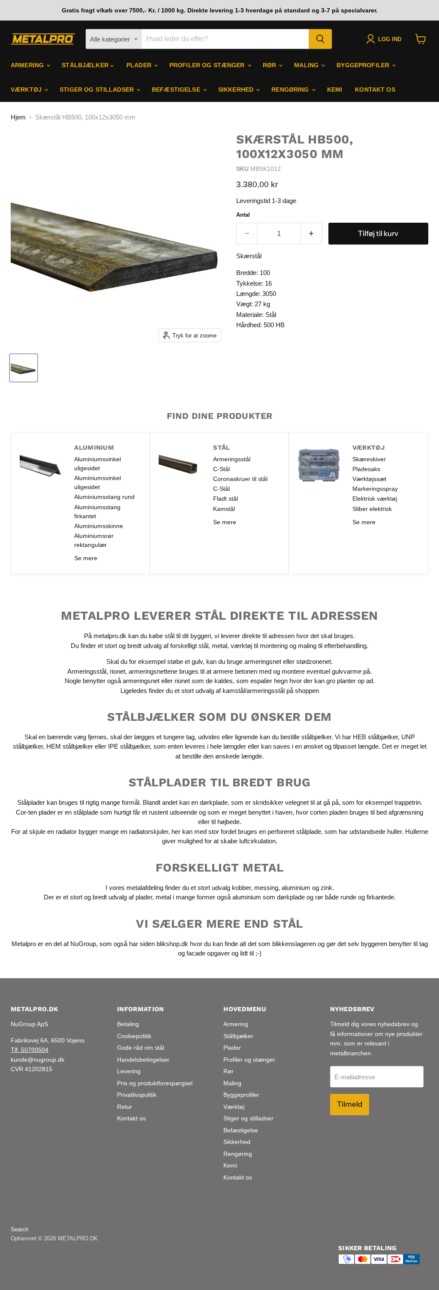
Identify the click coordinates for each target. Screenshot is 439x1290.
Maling (307, 65)
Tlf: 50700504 (29, 1049)
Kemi (335, 89)
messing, (267, 887)
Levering (129, 1071)
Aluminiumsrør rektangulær (94, 540)
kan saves (275, 746)
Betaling (128, 1024)
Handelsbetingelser (143, 1059)
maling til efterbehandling (332, 645)
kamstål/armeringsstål (254, 690)
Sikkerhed (236, 89)
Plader (139, 65)
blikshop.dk (172, 943)
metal (219, 645)
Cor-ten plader (36, 812)
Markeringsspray (375, 488)
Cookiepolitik (134, 1036)
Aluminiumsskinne (98, 526)
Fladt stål (225, 498)
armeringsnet (263, 661)
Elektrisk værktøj (374, 498)
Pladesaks (366, 469)
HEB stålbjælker (375, 737)
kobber (241, 887)
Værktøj (27, 89)
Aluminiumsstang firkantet (97, 512)
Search (19, 1229)
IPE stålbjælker (129, 746)
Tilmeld (349, 1104)
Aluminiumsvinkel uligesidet (97, 464)
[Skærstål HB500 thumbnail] (23, 368)
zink (326, 887)
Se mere (85, 558)
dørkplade (214, 802)
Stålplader (31, 802)
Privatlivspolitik (136, 1094)
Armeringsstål (231, 459)
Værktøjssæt (369, 478)
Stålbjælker (86, 65)
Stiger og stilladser (97, 89)
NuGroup (83, 943)
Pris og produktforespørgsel (154, 1083)
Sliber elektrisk (372, 508)
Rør (270, 65)
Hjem (18, 117)
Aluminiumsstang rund (104, 496)
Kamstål (224, 508)
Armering (28, 65)
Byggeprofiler (364, 65)
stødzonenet (313, 661)
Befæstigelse (177, 89)
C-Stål (221, 469)
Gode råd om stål (140, 1047)
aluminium (296, 887)
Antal (243, 215)
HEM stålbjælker (69, 746)
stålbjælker (316, 737)
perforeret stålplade (294, 831)
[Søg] (320, 39)
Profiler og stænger (208, 65)
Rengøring (290, 89)
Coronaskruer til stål (240, 478)
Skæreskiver (369, 459)
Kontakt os (375, 89)
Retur (124, 1106)
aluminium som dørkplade (268, 897)
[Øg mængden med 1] (311, 234)
